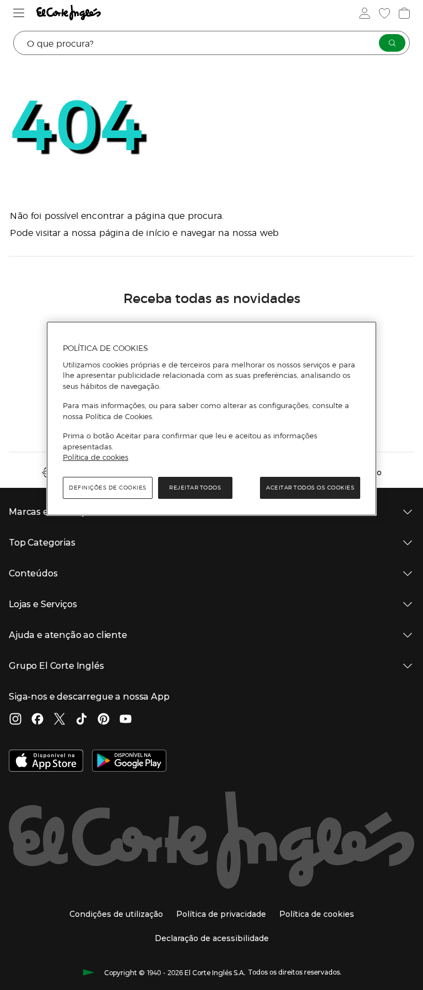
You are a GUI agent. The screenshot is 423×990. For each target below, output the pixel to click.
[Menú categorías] (19, 13)
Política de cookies (95, 457)
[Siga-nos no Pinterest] (103, 720)
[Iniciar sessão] (364, 13)
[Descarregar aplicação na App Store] (46, 762)
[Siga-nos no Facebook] (37, 720)
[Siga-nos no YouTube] (125, 720)
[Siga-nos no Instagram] (15, 720)
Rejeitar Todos (195, 487)
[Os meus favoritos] (384, 13)
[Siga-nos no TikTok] (81, 720)
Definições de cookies (108, 487)
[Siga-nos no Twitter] (59, 720)
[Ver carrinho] (404, 13)
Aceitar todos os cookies (310, 487)
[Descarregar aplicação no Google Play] (129, 762)
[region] (211, 418)
